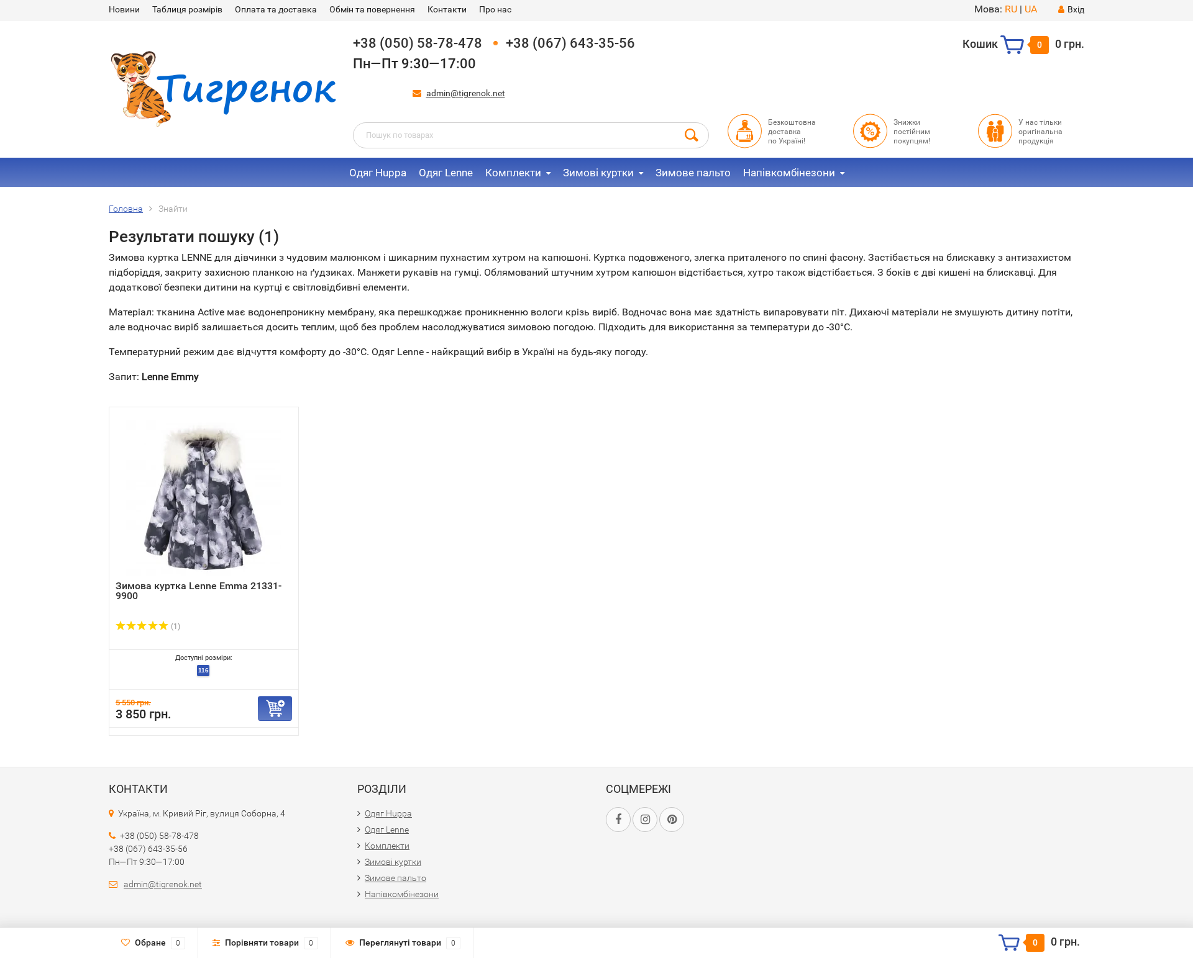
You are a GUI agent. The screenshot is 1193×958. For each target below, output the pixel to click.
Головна (126, 209)
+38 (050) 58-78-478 (417, 43)
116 (203, 670)
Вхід (1075, 9)
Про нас (495, 9)
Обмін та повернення (372, 9)
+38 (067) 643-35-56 (570, 43)
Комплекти (513, 172)
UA (1031, 9)
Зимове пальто (693, 172)
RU (1011, 9)
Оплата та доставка (276, 9)
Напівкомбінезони (789, 172)
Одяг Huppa (377, 172)
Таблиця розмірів (187, 9)
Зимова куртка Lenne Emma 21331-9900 (198, 591)
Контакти (447, 9)
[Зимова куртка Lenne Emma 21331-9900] (203, 497)
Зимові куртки (598, 172)
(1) (174, 626)
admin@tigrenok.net (465, 93)
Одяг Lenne (446, 172)
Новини (124, 9)
